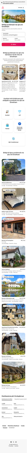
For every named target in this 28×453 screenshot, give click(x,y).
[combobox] (13, 35)
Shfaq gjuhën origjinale (8, 3)
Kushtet (16, 446)
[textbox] (7, 40)
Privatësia (11, 446)
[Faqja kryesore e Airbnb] (3, 7)
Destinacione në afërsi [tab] (7, 399)
